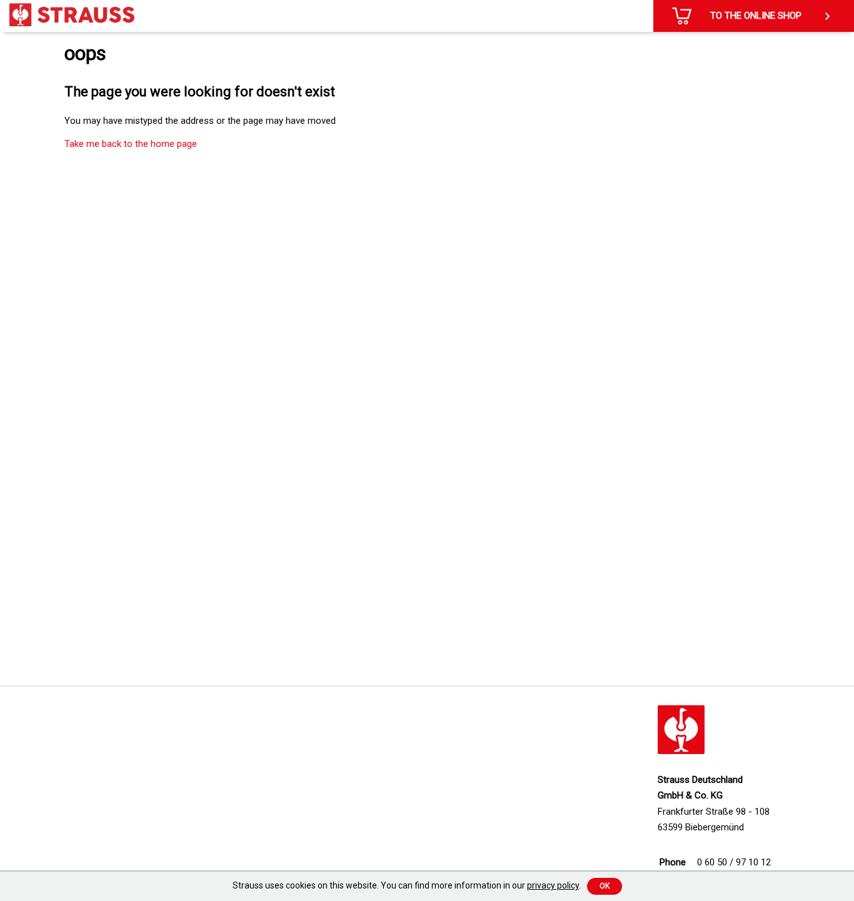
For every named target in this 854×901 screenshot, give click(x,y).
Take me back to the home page (130, 143)
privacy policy (553, 885)
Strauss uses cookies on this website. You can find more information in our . (407, 885)
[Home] (71, 14)
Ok (605, 886)
